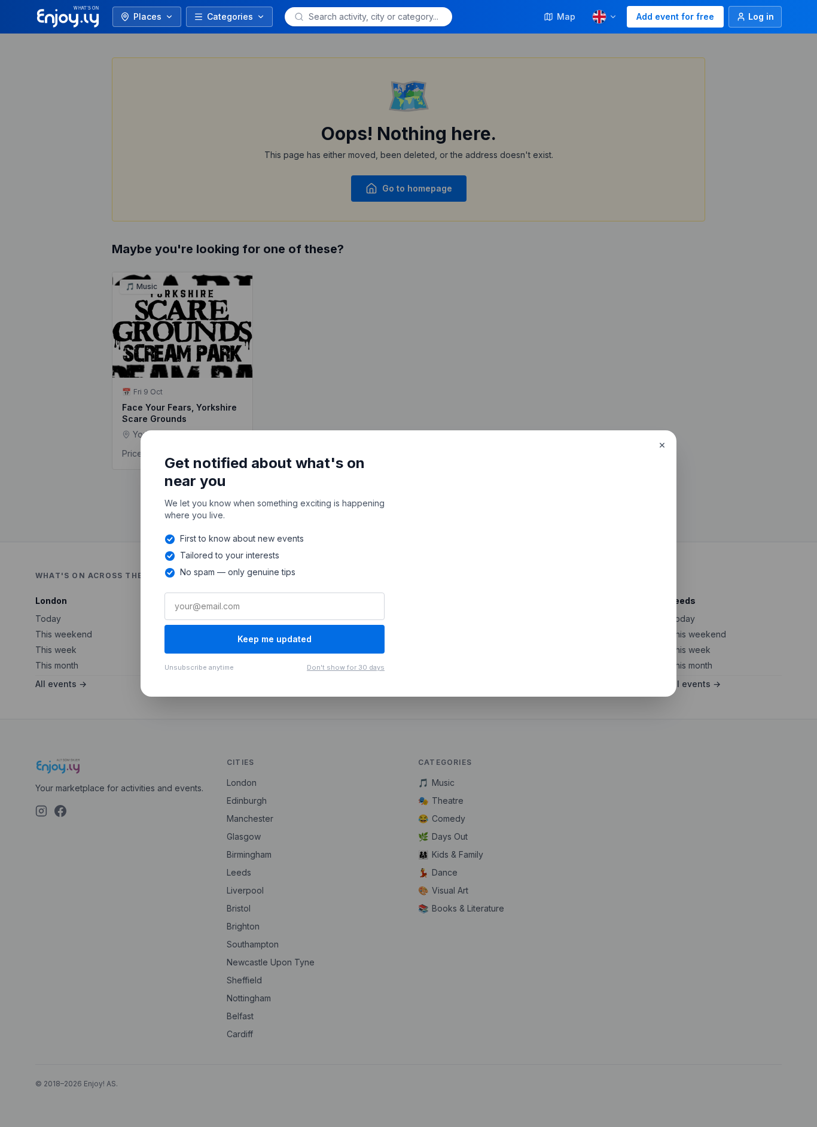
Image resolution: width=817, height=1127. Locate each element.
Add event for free (675, 16)
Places (147, 16)
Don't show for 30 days (346, 667)
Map (566, 16)
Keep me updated (274, 639)
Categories (230, 16)
